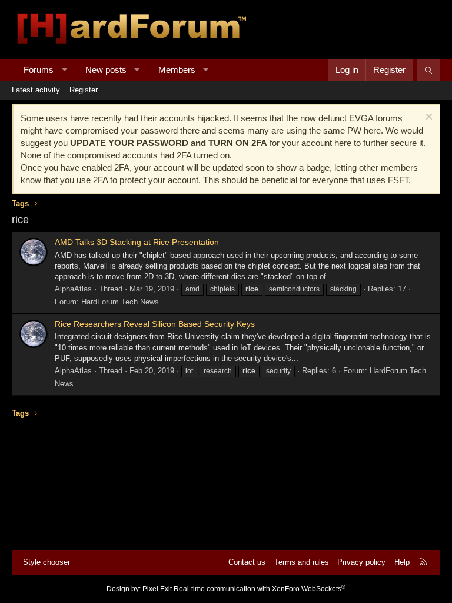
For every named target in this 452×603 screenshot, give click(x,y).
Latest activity (36, 89)
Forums (39, 70)
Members (176, 70)
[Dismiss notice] (428, 118)
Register (83, 89)
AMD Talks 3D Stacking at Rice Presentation (137, 242)
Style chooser (46, 562)
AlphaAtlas (73, 288)
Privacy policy (361, 562)
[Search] (428, 70)
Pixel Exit (157, 589)
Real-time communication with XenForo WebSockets (259, 589)
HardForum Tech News (120, 301)
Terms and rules (301, 562)
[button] (64, 70)
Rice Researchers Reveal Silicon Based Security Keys (155, 324)
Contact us (246, 562)
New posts (106, 70)
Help (402, 562)
